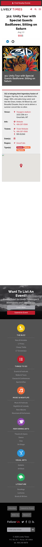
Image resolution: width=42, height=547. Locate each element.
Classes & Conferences (21, 378)
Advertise (12, 508)
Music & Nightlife (21, 398)
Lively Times (11, 9)
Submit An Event (21, 313)
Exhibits (21, 465)
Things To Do (21, 366)
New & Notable (21, 340)
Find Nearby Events (22, 3)
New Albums (21, 410)
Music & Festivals (21, 403)
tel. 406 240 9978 (21, 543)
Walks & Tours (21, 375)
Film (21, 441)
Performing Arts (21, 429)
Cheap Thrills (21, 347)
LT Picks (21, 344)
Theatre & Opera (21, 434)
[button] (21, 166)
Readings (21, 489)
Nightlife (20, 150)
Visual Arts (21, 460)
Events (20, 147)
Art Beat (21, 469)
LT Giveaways (21, 351)
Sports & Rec (21, 382)
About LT (26, 515)
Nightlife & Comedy (21, 406)
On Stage (21, 444)
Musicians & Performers (21, 413)
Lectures (21, 493)
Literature (21, 484)
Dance (21, 437)
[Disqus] (21, 216)
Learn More (21, 307)
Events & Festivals (21, 371)
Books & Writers (21, 496)
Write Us (15, 515)
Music (27, 147)
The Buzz (21, 335)
